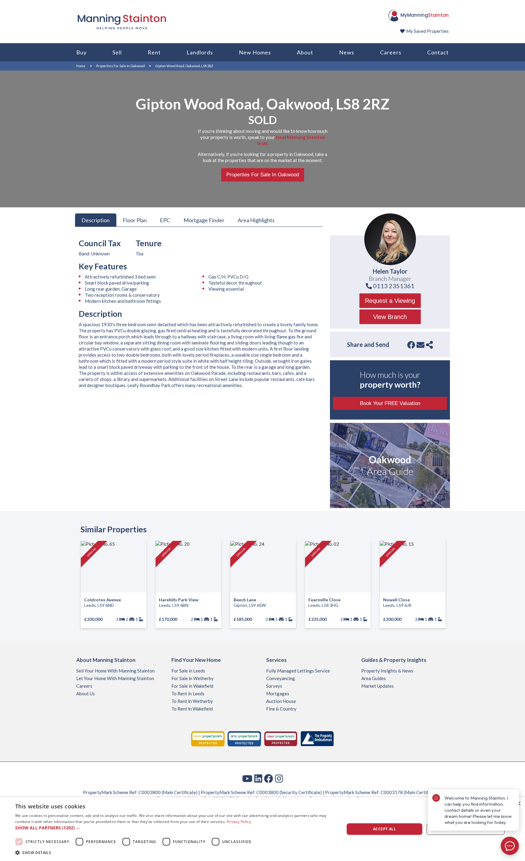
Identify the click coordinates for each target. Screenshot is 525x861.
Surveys (274, 686)
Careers (390, 52)
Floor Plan (135, 219)
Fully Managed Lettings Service (298, 670)
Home (80, 66)
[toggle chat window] (510, 846)
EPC (165, 219)
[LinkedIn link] (258, 778)
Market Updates (377, 686)
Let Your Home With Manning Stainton (115, 678)
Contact (438, 52)
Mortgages (277, 693)
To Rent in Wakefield (192, 708)
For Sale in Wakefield (192, 686)
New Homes (255, 52)
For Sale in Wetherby (192, 678)
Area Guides (373, 678)
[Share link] (429, 345)
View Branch (390, 316)
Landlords (200, 52)
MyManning (424, 15)
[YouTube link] (247, 778)
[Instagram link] (279, 778)
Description (95, 219)
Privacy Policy (239, 821)
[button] (175, 828)
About (305, 52)
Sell (117, 52)
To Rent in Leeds (187, 693)
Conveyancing (280, 678)
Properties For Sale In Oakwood (120, 66)
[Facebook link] (268, 778)
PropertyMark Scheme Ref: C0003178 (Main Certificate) (382, 792)
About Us (85, 693)
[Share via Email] (420, 345)
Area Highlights (256, 219)
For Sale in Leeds (188, 670)
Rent (154, 52)
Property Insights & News (387, 670)
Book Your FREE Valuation (390, 403)
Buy (81, 52)
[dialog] (262, 829)
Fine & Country (281, 708)
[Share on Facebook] (411, 345)
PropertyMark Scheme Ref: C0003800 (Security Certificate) (261, 792)
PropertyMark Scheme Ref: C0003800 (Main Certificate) (140, 792)
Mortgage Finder (204, 219)
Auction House (281, 701)
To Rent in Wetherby (192, 701)
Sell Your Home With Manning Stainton (115, 670)
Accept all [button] (384, 829)
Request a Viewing (390, 300)
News (346, 52)
